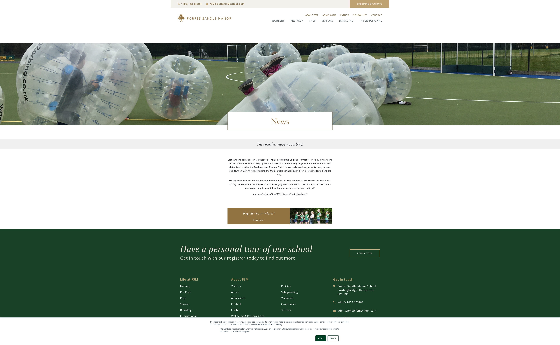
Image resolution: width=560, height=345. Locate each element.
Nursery (278, 20)
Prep (312, 20)
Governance (288, 304)
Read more (258, 220)
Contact (376, 15)
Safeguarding (289, 292)
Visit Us (236, 286)
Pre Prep (296, 20)
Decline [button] (333, 338)
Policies (286, 286)
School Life (360, 15)
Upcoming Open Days (369, 3)
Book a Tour (364, 253)
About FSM (311, 15)
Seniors (327, 20)
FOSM (234, 310)
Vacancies (287, 298)
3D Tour (286, 310)
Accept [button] (320, 338)
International (370, 20)
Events (344, 15)
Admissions (329, 15)
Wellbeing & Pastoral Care (247, 316)
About (235, 292)
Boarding (346, 20)
